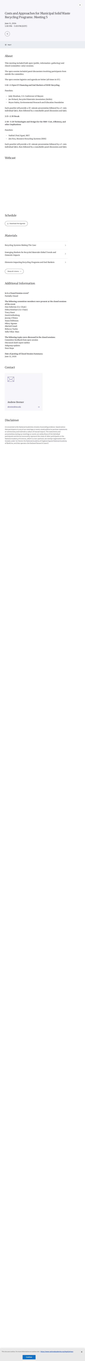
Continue (29, 1357)
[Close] (81, 1352)
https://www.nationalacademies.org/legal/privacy (56, 1352)
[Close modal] (80, 5)
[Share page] (7, 33)
